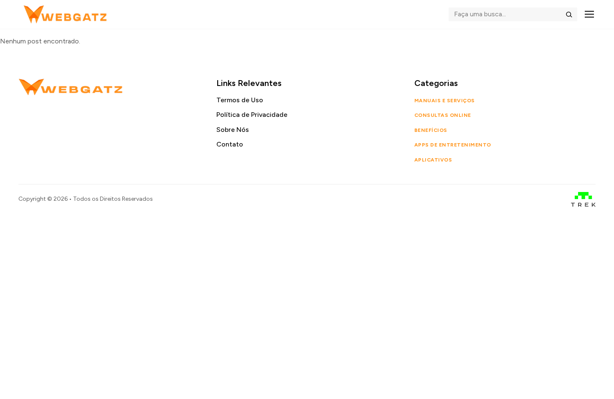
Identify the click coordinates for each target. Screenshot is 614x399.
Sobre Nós (232, 130)
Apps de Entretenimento (452, 145)
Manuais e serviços (444, 101)
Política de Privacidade (251, 115)
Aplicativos (433, 160)
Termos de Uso (239, 100)
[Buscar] (569, 14)
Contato (229, 144)
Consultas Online (442, 115)
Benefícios (430, 130)
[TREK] (583, 199)
